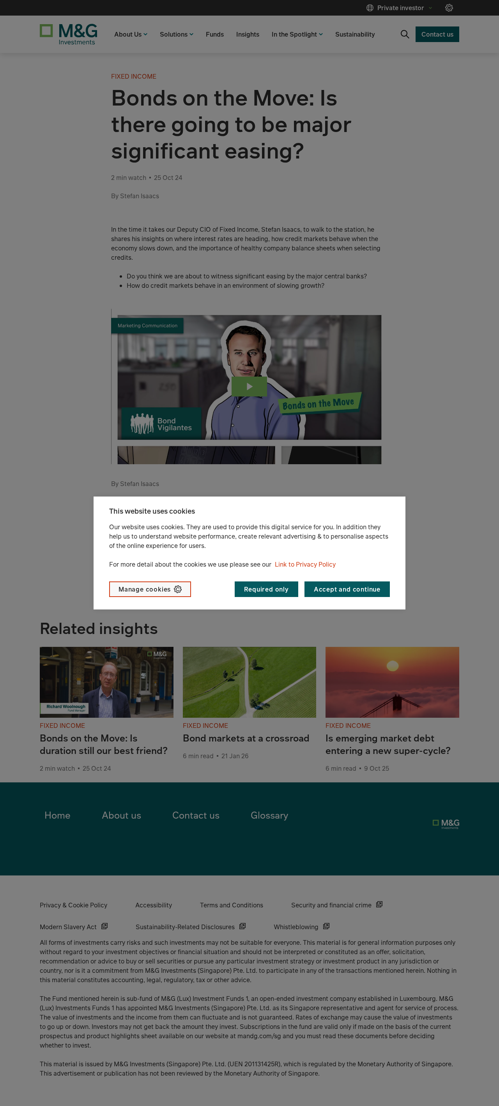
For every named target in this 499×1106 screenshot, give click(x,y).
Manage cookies (145, 589)
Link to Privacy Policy (305, 564)
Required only (266, 589)
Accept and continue (347, 589)
